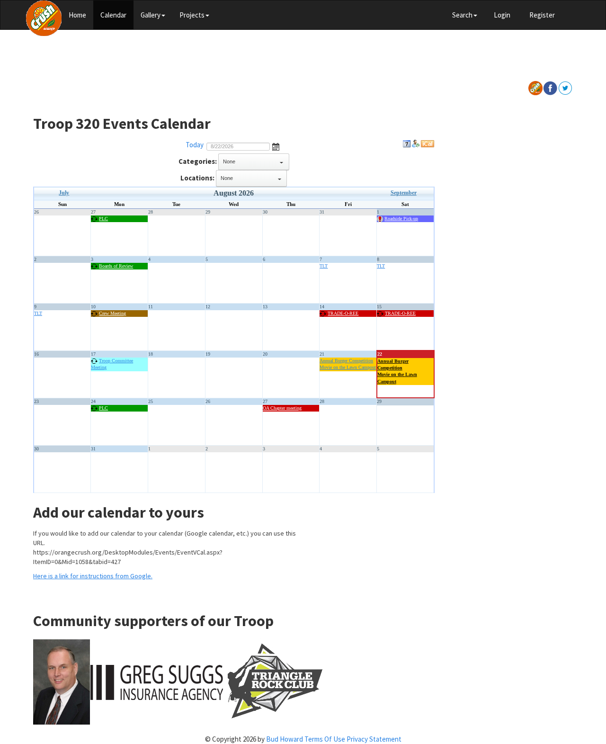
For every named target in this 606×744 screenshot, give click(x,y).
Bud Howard (284, 739)
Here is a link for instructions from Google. (92, 576)
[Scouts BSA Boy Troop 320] (44, 17)
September (404, 192)
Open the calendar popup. (276, 146)
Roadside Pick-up (401, 218)
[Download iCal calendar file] (427, 144)
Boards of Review (116, 266)
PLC (103, 218)
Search (462, 14)
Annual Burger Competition (346, 360)
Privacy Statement (374, 739)
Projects (192, 14)
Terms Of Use (324, 739)
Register (542, 14)
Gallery (150, 14)
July (64, 192)
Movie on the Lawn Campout (348, 367)
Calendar (113, 14)
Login (502, 14)
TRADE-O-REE (343, 313)
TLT (324, 266)
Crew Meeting (112, 313)
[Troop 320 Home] (535, 87)
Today (195, 144)
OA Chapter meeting (282, 408)
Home (77, 14)
